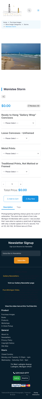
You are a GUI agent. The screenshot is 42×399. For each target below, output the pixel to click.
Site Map (4, 346)
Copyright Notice (7, 343)
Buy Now (31, 199)
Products (4, 320)
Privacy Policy (6, 340)
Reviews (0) (34, 106)
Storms (26, 24)
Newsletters (5, 337)
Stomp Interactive (35, 393)
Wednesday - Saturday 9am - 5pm (14, 360)
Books (3, 317)
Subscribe (21, 260)
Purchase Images (15, 22)
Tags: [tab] (19, 207)
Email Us (25, 378)
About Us (4, 334)
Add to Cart (13, 199)
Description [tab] (8, 207)
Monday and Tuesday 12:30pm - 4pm (15, 357)
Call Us (16, 378)
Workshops (5, 323)
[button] (29, 10)
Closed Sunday (7, 354)
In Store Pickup (7, 326)
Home (5, 22)
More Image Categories (13, 24)
